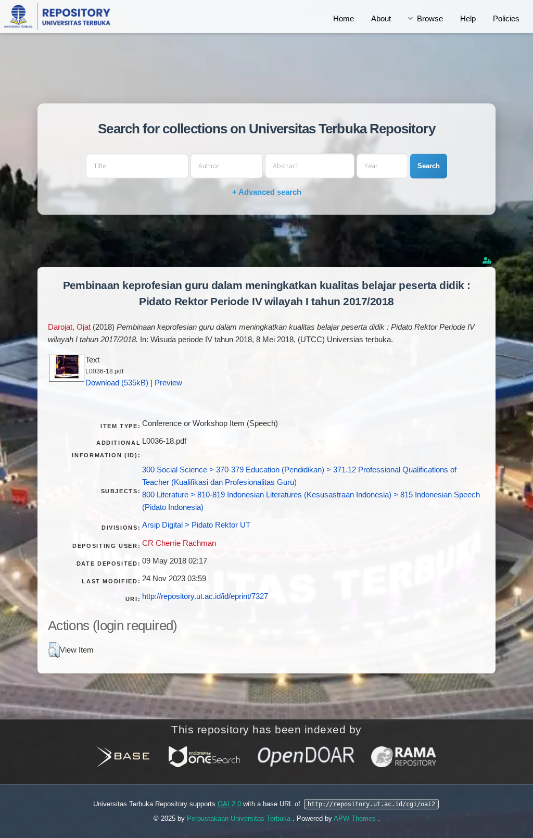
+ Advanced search (266, 192)
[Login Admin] (488, 260)
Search (428, 166)
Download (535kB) (116, 383)
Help (468, 19)
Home (343, 19)
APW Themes (356, 818)
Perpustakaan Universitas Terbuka (240, 818)
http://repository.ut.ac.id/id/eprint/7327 (205, 596)
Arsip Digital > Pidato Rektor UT (196, 525)
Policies (506, 19)
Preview (168, 383)
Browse (430, 19)
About (381, 19)
